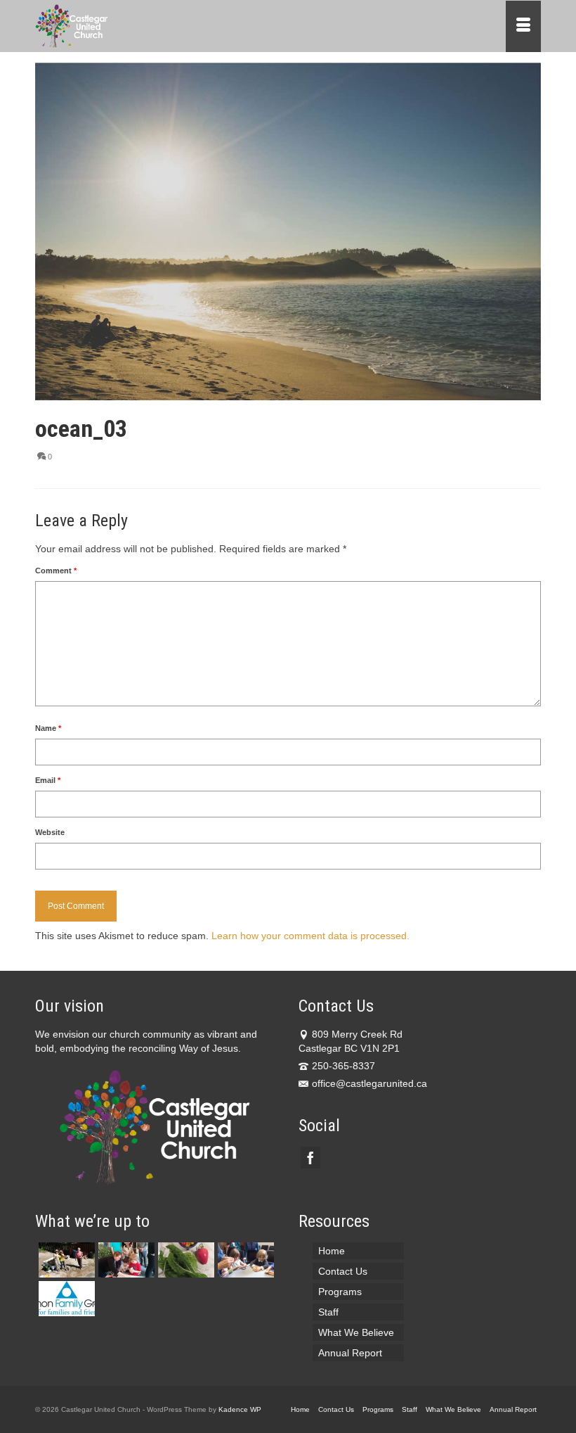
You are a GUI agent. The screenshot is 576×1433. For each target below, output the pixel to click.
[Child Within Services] (125, 1260)
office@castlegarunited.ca (369, 1083)
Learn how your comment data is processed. (310, 935)
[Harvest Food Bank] (184, 1260)
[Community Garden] (65, 1260)
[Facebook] (310, 1157)
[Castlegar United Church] (222, 26)
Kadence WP (239, 1409)
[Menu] (523, 26)
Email (47, 780)
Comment (56, 570)
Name (48, 728)
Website (50, 832)
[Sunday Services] (244, 1260)
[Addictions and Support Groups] (65, 1298)
